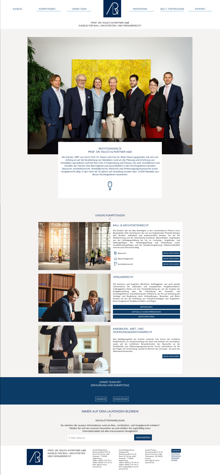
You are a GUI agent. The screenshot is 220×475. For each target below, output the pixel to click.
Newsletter (175, 458)
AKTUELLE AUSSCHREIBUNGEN (146, 312)
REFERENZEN (146, 307)
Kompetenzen (47, 8)
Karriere (176, 451)
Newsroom (140, 8)
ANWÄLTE (101, 399)
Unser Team (79, 8)
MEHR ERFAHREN (146, 316)
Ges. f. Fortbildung (172, 8)
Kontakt (200, 8)
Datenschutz (176, 456)
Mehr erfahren (171, 253)
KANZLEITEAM (121, 399)
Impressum (175, 454)
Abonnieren (143, 437)
